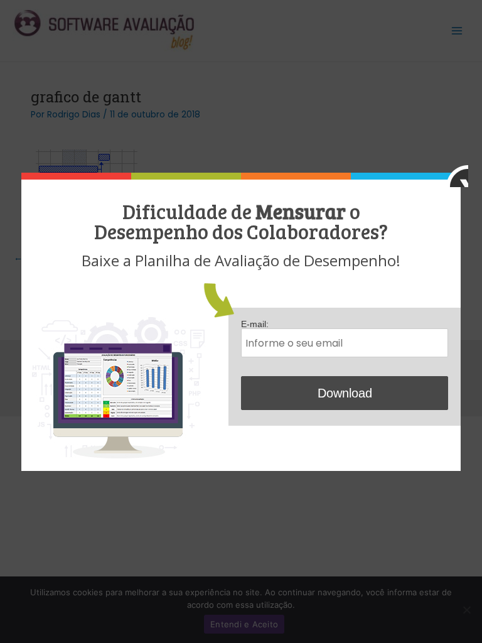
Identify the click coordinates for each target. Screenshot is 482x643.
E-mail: (255, 324)
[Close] (457, 176)
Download (345, 393)
